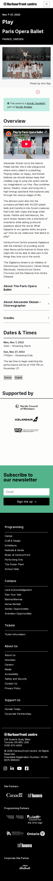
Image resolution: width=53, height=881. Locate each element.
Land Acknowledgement (18, 589)
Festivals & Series (14, 550)
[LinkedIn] (12, 768)
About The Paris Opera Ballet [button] (20, 287)
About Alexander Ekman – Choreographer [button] (22, 303)
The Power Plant (14, 564)
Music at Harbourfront (17, 554)
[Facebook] (27, 768)
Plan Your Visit (13, 594)
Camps (8, 536)
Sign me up (27, 501)
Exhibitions (11, 545)
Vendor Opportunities (17, 608)
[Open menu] (46, 4)
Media (8, 669)
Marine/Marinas (13, 599)
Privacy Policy (13, 688)
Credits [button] (9, 318)
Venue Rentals (13, 604)
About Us (10, 655)
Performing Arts (14, 559)
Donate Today (12, 709)
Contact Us (11, 683)
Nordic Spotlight (36, 103)
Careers (9, 664)
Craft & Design (13, 540)
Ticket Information (15, 634)
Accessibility (11, 674)
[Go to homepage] (20, 3)
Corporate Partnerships (18, 713)
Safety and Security (16, 678)
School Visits (12, 569)
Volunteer (10, 659)
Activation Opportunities (18, 613)
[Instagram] (5, 768)
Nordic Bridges (24, 106)
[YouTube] (19, 768)
